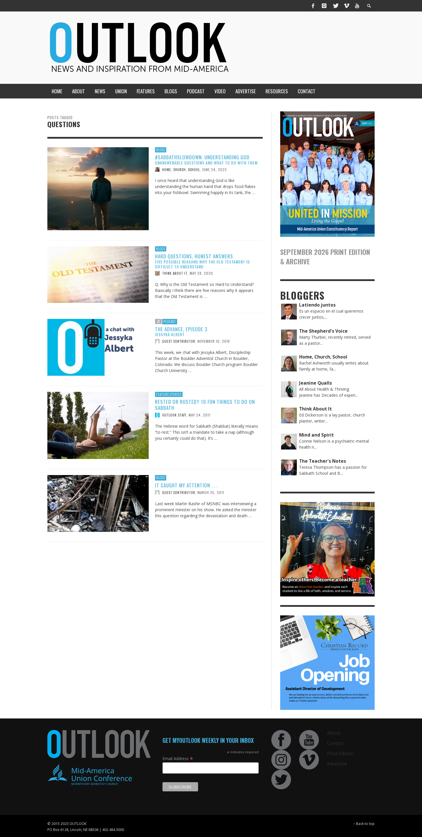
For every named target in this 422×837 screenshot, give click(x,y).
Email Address (177, 758)
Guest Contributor (178, 341)
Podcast (169, 321)
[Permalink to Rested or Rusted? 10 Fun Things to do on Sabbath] (98, 425)
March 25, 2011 (211, 492)
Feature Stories (168, 394)
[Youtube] (357, 5)
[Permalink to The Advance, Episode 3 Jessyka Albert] (98, 347)
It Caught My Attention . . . (186, 485)
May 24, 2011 (199, 414)
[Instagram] (324, 5)
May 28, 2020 (201, 273)
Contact (335, 743)
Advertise (337, 764)
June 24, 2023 (214, 169)
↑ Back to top (364, 823)
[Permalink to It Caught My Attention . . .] (98, 503)
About (333, 733)
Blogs (160, 150)
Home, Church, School (181, 169)
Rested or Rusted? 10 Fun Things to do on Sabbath (205, 404)
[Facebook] (313, 5)
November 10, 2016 (214, 341)
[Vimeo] (346, 5)
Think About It (174, 273)
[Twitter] (335, 5)
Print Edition (340, 753)
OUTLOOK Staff (174, 415)
